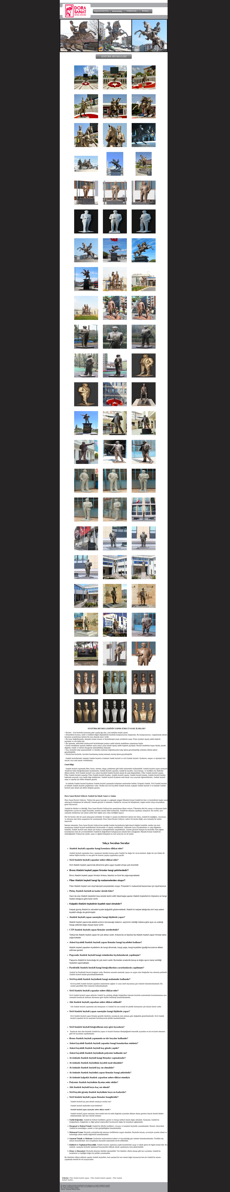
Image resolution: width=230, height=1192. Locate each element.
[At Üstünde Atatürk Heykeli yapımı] (115, 89)
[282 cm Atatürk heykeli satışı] (86, 204)
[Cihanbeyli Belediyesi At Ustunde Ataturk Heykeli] (115, 175)
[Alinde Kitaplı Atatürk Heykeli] (86, 434)
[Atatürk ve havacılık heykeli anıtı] (115, 290)
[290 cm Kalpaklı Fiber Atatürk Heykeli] (144, 636)
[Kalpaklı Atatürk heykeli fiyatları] (115, 636)
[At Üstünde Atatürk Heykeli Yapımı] (115, 146)
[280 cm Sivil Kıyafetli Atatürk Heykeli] (115, 348)
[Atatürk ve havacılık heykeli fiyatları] (86, 319)
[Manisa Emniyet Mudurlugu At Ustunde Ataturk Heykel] (144, 175)
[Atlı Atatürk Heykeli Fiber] (144, 146)
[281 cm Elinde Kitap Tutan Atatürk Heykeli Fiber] (115, 463)
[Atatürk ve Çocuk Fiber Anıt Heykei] (115, 319)
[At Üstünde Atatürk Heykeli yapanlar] (115, 118)
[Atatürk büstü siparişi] (86, 665)
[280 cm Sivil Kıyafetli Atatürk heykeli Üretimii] (86, 377)
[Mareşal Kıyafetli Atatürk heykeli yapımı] (144, 722)
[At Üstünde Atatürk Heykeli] (144, 89)
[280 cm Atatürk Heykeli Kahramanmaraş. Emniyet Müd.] (115, 406)
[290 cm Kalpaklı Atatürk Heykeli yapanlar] (115, 607)
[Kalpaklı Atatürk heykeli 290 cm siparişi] (86, 636)
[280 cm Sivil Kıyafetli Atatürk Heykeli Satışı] (86, 348)
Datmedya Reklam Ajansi (73, 1189)
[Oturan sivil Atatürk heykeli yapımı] (144, 406)
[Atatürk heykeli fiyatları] (115, 550)
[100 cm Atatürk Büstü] (86, 722)
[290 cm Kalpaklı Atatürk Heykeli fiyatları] (115, 578)
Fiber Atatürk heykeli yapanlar (101, 1178)
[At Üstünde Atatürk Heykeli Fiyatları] (144, 118)
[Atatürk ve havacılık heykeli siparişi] (144, 290)
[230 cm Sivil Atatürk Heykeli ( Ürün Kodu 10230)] (86, 492)
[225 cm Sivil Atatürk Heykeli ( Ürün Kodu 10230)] (144, 550)
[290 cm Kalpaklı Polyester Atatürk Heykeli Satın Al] (144, 607)
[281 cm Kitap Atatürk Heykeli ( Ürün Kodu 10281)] (115, 434)
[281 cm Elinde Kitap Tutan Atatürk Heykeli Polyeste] (144, 463)
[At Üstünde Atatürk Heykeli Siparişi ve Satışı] (86, 89)
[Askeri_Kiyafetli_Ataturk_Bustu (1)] (115, 722)
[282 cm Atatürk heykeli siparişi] (144, 665)
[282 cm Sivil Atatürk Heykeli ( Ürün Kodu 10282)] (115, 204)
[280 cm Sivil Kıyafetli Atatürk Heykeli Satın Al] (115, 377)
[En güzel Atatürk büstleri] (86, 694)
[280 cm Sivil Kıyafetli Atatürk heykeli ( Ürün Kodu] (144, 377)
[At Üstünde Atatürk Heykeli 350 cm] (86, 146)
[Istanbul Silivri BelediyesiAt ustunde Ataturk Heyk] (86, 175)
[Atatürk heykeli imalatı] (86, 262)
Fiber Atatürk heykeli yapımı (79, 1178)
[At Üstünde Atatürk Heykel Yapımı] (86, 118)
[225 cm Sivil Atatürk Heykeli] (144, 521)
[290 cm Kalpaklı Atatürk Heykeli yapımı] (144, 578)
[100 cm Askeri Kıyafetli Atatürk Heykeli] (115, 694)
